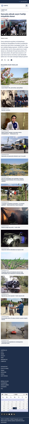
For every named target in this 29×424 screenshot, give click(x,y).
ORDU (2, 357)
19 (16, 406)
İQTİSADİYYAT (4, 366)
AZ (19, 1)
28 (23, 408)
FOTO (2, 352)
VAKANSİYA (3, 386)
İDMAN (2, 370)
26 (16, 408)
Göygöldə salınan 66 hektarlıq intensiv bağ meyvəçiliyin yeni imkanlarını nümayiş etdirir (12, 272)
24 (8, 408)
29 (27, 408)
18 (11, 406)
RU (21, 1)
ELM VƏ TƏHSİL (5, 368)
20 (19, 406)
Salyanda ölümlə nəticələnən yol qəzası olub (12, 249)
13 (19, 404)
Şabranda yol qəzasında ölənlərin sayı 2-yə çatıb (13, 156)
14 (23, 404)
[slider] (6, 34)
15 (27, 404)
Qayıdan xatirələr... (6, 110)
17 (8, 406)
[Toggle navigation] (26, 5)
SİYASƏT (3, 356)
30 (4, 410)
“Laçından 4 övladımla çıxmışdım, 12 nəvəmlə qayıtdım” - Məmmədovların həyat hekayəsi (12, 204)
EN (23, 1)
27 (19, 408)
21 (23, 406)
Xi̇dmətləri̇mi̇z (5, 385)
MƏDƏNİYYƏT (4, 359)
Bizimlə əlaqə (5, 381)
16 (4, 406)
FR (26, 1)
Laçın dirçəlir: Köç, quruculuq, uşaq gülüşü (12, 87)
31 (8, 410)
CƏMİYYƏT (4, 10)
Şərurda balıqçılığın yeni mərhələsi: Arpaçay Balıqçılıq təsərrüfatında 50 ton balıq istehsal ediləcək (12, 180)
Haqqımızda (4, 383)
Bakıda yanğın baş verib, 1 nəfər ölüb (10, 227)
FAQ (2, 388)
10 (8, 404)
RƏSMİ (2, 354)
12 (16, 404)
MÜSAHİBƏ (3, 372)
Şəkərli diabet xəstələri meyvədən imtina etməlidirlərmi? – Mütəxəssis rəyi (11, 133)
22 (27, 406)
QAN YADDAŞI (4, 376)
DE (25, 1)
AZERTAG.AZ (4, 350)
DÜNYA (2, 374)
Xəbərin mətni (4, 38)
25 (11, 408)
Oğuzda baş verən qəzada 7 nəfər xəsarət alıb (12, 296)
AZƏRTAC (20, 47)
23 (4, 408)
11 (11, 404)
